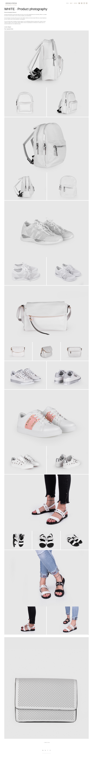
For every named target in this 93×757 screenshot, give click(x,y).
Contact (75, 3)
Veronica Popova (11, 3)
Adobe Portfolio (48, 753)
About (71, 3)
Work (67, 3)
